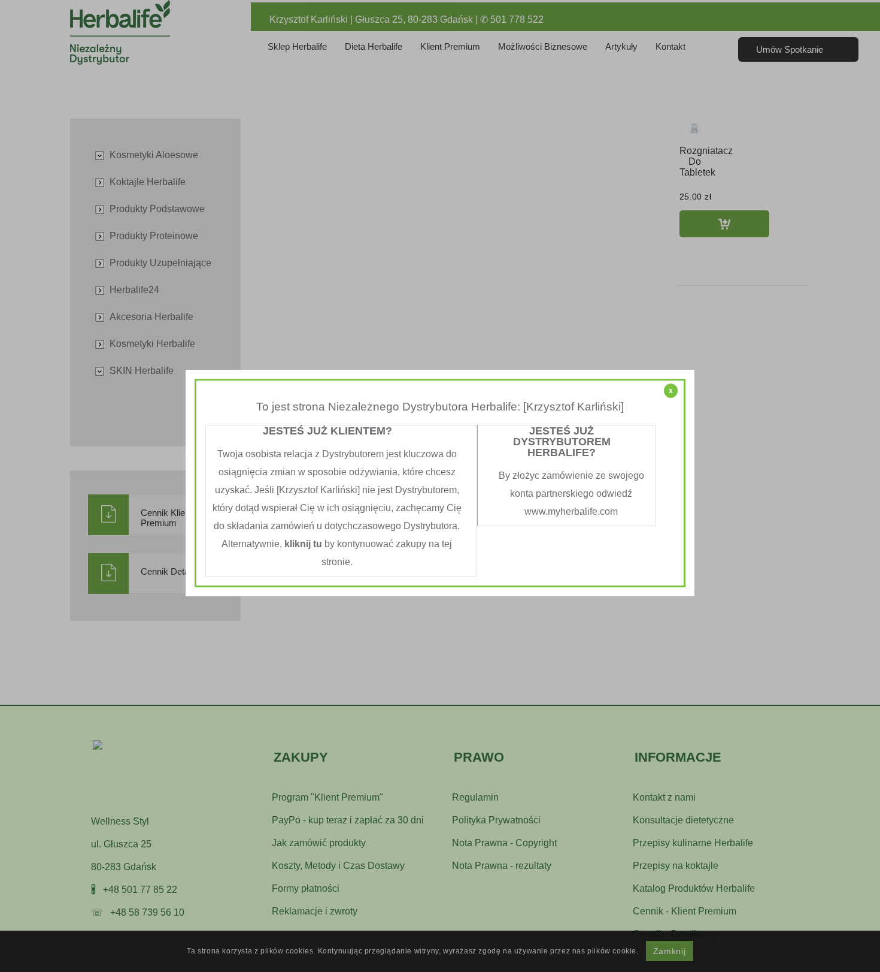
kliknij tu (303, 544)
